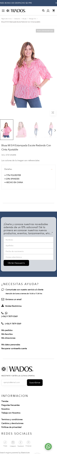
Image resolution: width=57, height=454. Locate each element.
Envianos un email (14, 299)
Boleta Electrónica (13, 306)
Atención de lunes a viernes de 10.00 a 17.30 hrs (24, 294)
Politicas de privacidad (11, 427)
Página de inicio (6, 19)
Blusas (24, 19)
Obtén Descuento (16, 263)
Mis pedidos (6, 330)
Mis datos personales (10, 344)
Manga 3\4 (32, 19)
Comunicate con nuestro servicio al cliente (24, 289)
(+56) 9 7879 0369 (9, 316)
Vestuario (17, 19)
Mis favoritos (7, 334)
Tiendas (4, 401)
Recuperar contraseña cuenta (14, 348)
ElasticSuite (25, 453)
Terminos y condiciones (12, 419)
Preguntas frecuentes (10, 405)
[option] (21, 129)
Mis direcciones (8, 338)
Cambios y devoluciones (12, 423)
